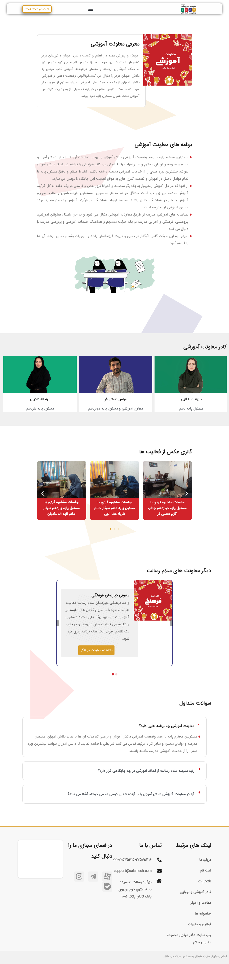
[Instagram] (79, 876)
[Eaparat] (107, 876)
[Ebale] (107, 887)
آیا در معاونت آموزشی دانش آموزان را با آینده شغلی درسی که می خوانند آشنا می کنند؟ (131, 794)
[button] (90, 9)
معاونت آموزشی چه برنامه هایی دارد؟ (166, 726)
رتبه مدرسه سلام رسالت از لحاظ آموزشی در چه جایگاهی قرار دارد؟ (146, 771)
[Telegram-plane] (93, 876)
